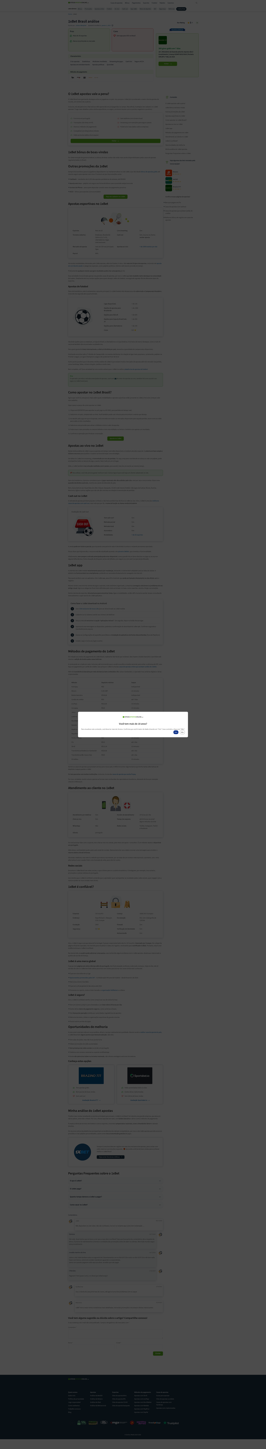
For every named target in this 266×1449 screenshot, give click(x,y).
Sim (176, 732)
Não (182, 732)
